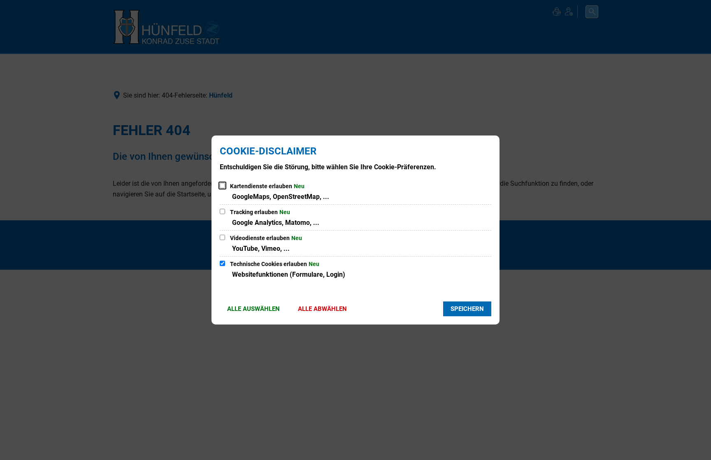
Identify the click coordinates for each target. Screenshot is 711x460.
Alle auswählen (253, 309)
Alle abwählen (322, 309)
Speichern (467, 309)
